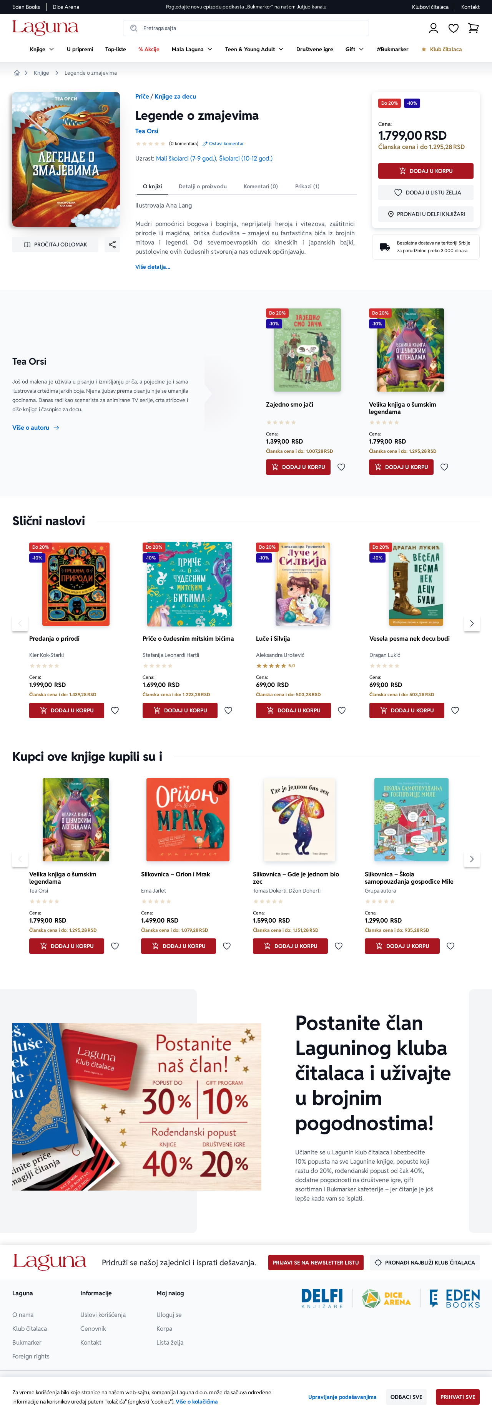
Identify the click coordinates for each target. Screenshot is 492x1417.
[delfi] (322, 1298)
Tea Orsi (146, 131)
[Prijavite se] (433, 28)
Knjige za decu (175, 96)
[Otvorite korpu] (473, 28)
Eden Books (26, 6)
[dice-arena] (386, 1298)
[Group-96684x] (455, 1298)
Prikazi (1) (307, 186)
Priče (142, 96)
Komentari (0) (261, 186)
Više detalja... (152, 266)
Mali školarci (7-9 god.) (186, 158)
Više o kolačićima (197, 1401)
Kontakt (470, 6)
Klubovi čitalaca (430, 6)
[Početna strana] (47, 28)
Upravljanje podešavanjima (342, 1397)
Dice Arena (66, 6)
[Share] (112, 244)
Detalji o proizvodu (203, 186)
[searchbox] (246, 28)
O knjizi (152, 186)
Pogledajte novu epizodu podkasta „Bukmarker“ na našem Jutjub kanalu (246, 6)
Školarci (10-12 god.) (246, 158)
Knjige (41, 72)
